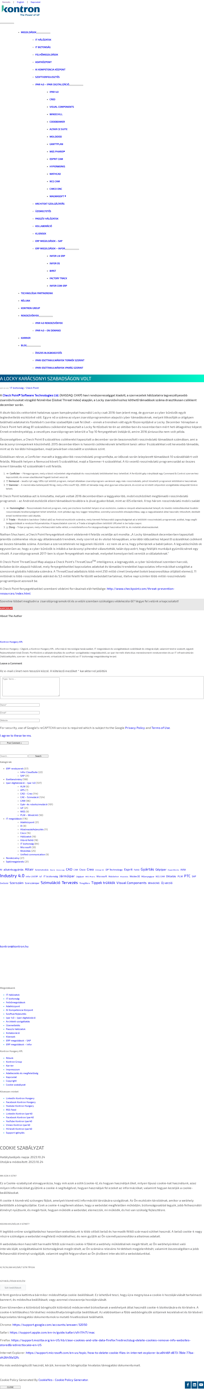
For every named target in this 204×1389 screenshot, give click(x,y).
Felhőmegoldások (15, 1002)
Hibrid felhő (26, 840)
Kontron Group (14, 1061)
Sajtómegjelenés (15, 861)
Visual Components (131, 883)
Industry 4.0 (12, 875)
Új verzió (167, 883)
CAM (22, 800)
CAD (69, 869)
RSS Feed (11, 1109)
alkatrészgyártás (13, 869)
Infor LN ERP (32, 876)
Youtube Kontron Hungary (20, 1105)
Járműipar (67, 876)
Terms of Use (160, 727)
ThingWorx (84, 883)
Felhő (136, 869)
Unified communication (32, 854)
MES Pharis (90, 876)
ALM (22, 786)
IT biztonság (17, 387)
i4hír (183, 869)
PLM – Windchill (29, 815)
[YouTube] (201, 1385)
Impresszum (13, 1069)
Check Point (32, 387)
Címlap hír (99, 870)
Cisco (23, 832)
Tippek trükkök (103, 883)
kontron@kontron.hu (14, 946)
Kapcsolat (6, 608)
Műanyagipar (147, 876)
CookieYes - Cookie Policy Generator (63, 1380)
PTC (187, 876)
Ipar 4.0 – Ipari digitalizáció (21, 1017)
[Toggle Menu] (43, 33)
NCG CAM (160, 876)
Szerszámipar (32, 883)
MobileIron (114, 876)
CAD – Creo (26, 793)
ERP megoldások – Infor (19, 1044)
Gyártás (147, 869)
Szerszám (17, 883)
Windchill (153, 883)
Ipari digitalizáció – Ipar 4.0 (21, 782)
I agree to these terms (15, 735)
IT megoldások (14, 818)
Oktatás (171, 876)
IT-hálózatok (13, 994)
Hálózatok (25, 836)
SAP (22, 775)
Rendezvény (12, 858)
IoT (21, 807)
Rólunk (9, 1057)
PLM (180, 876)
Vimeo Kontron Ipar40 (18, 1124)
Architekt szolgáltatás (18, 1021)
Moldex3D (135, 876)
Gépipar (161, 869)
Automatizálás (42, 870)
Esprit (128, 869)
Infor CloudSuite (29, 772)
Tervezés (70, 882)
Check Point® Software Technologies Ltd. (31, 395)
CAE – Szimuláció (29, 797)
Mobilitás (25, 850)
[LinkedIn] (194, 1385)
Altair (29, 869)
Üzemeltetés (13, 1025)
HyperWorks (173, 870)
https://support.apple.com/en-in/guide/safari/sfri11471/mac (52, 1332)
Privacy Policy (135, 727)
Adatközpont (27, 822)
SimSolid (4, 883)
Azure (52, 870)
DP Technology (114, 869)
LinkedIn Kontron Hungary (20, 1098)
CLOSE (10, 1387)
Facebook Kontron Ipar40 (20, 1117)
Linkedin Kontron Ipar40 (19, 1113)
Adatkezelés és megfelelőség (22, 1073)
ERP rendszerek (14, 768)
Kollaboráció (13, 1032)
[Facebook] (188, 1385)
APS (22, 790)
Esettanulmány (14, 779)
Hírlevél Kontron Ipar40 (19, 1128)
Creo (90, 869)
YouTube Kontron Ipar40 (19, 1121)
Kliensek (10, 1036)
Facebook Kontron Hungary (21, 1102)
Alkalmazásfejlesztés (32, 829)
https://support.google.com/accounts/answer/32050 (49, 1324)
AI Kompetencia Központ (19, 1009)
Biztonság (60, 870)
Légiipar (80, 876)
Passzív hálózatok (15, 1029)
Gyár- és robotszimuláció (33, 804)
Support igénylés (15, 1132)
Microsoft (25, 847)
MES (22, 811)
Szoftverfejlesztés (16, 1013)
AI (21, 825)
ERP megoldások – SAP (18, 1040)
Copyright (11, 1080)
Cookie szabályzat (16, 1084)
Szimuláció (50, 882)
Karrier (10, 1065)
